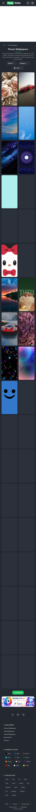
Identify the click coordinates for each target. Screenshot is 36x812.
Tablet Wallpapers (10, 734)
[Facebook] (13, 715)
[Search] (28, 3)
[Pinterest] (18, 715)
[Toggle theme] (32, 3)
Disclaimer (24, 807)
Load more (18, 692)
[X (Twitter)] (23, 715)
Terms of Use (13, 807)
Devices (6, 740)
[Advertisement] (18, 24)
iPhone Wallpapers (10, 728)
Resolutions (8, 737)
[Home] (4, 45)
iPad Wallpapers (9, 731)
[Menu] (3, 3)
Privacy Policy (25, 804)
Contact (15, 804)
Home (6, 804)
